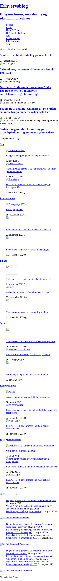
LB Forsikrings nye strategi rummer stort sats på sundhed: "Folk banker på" (29, 531)
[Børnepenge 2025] (16, 204)
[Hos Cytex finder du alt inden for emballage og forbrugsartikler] (12, 179)
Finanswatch (24, 544)
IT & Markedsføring (15, 33)
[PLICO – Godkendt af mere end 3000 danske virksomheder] (13, 420)
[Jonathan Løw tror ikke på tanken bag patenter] (18, 349)
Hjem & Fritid (13, 30)
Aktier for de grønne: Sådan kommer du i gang (28, 292)
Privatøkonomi (13, 41)
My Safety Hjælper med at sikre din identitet (27, 374)
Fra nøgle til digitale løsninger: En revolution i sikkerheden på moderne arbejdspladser (28, 110)
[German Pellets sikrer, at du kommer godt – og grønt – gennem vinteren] (14, 163)
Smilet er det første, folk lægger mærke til (25, 55)
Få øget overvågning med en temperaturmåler (27, 155)
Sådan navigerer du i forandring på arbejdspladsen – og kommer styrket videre (27, 131)
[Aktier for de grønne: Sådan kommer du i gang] (10, 287)
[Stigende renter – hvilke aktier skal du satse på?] (12, 224)
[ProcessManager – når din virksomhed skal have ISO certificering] (14, 405)
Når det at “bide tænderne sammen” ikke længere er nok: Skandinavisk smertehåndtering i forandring (25, 91)
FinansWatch (24, 517)
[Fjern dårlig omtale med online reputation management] (32, 461)
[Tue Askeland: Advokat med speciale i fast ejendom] (12, 336)
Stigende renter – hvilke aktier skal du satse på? (28, 229)
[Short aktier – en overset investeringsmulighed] (12, 244)
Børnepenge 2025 (14, 209)
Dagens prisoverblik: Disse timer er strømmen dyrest (31, 500)
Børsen (17, 494)
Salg (8, 44)
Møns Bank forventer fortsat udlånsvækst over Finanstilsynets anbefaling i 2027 (28, 536)
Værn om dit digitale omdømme (21, 451)
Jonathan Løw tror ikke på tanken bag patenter (28, 354)
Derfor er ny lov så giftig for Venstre (23, 511)
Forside (9, 24)
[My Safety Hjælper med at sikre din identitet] (12, 369)
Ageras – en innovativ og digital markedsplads (28, 397)
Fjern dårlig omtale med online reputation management (32, 466)
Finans (9, 27)
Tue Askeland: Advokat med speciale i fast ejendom (30, 341)
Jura (8, 35)
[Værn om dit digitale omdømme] (30, 445)
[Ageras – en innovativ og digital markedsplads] (10, 391)
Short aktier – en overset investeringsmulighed (28, 249)
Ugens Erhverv (26, 570)
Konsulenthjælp (13, 38)
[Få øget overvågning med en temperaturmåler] (15, 150)
